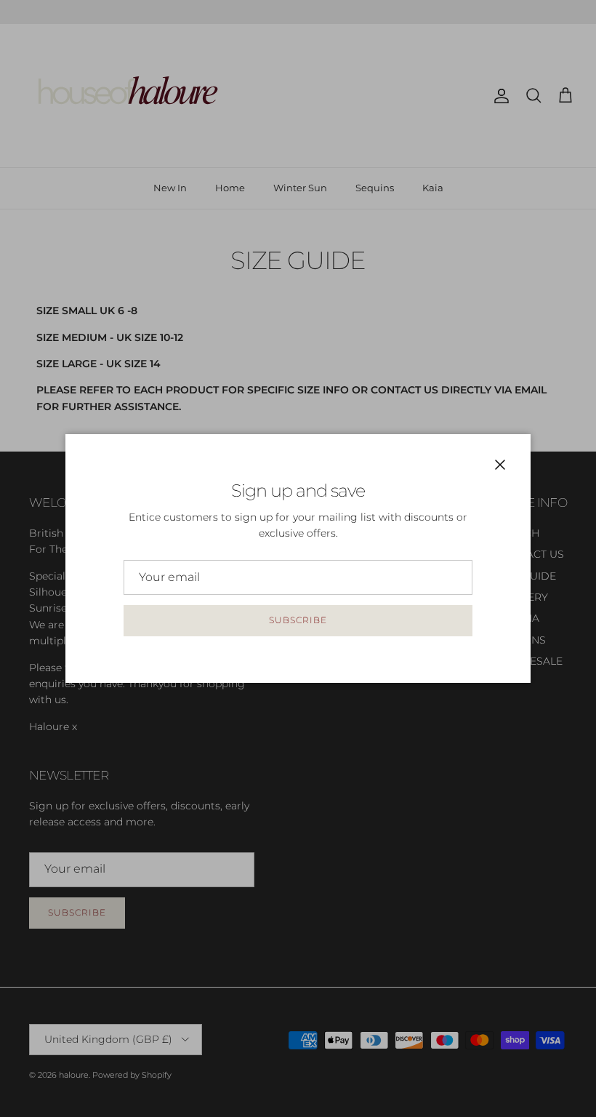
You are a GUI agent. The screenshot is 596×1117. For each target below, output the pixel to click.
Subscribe (298, 619)
